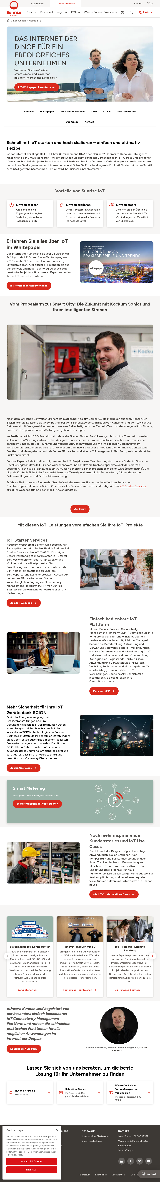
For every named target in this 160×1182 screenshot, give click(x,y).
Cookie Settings (38, 1149)
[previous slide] (7, 956)
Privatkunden (37, 3)
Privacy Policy (17, 1155)
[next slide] (152, 956)
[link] (133, 486)
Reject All (31, 1170)
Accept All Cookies (31, 1161)
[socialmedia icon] (121, 1161)
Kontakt (138, 3)
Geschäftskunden (66, 3)
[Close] (57, 1130)
